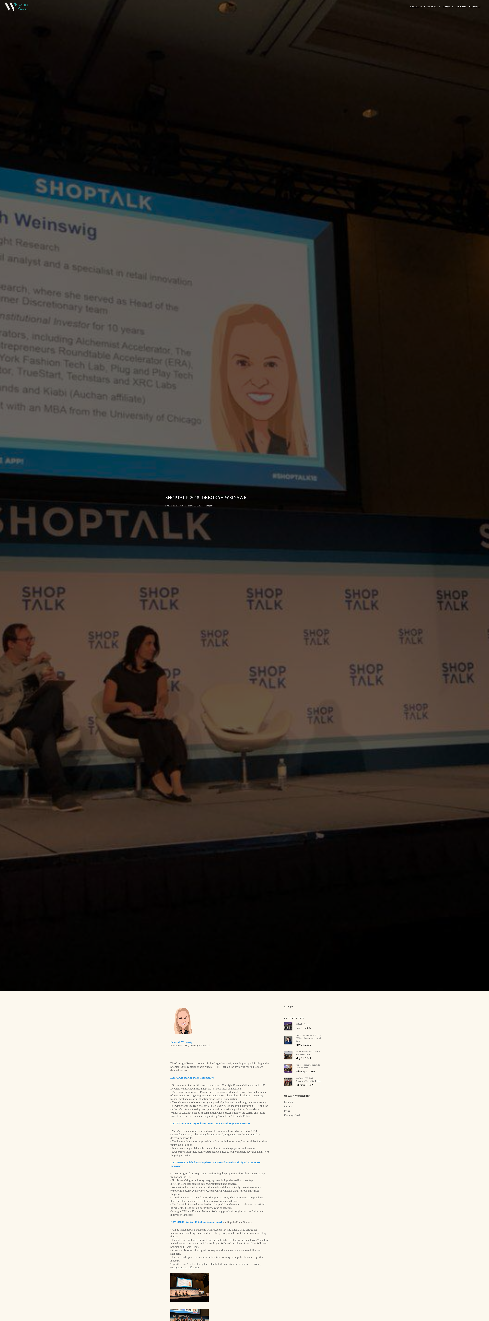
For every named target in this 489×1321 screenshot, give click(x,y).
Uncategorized (292, 1115)
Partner (288, 1106)
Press (287, 1110)
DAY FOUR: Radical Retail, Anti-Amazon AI (196, 1222)
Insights (209, 506)
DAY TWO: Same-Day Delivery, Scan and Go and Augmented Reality (210, 1123)
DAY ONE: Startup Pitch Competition (192, 1077)
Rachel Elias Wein (175, 506)
